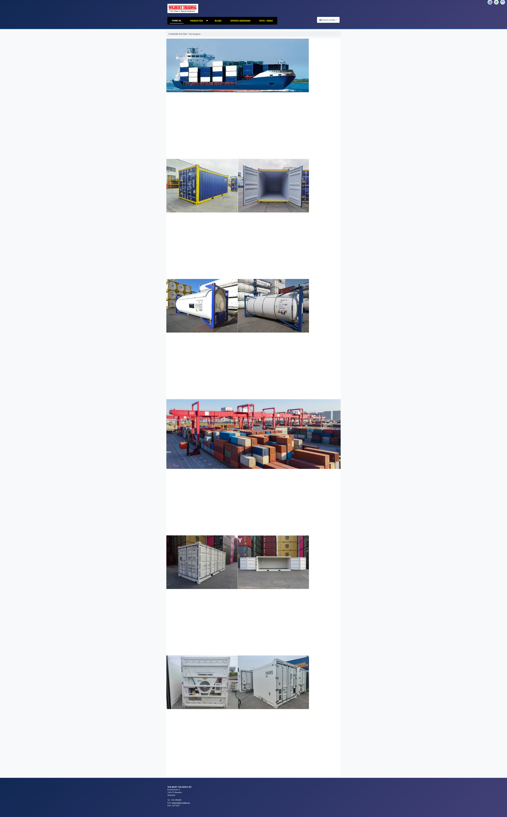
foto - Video (266, 20)
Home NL (176, 20)
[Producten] (206, 20)
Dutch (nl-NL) (329, 19)
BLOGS (218, 20)
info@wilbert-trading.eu (181, 803)
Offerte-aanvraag (240, 20)
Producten (196, 20)
